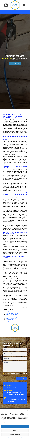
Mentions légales (19, 437)
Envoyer (21, 378)
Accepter (15, 426)
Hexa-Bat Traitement (7, 58)
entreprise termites (10, 321)
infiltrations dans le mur (12, 313)
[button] (28, 410)
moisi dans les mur (10, 315)
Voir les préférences (15, 434)
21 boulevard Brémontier (14, 392)
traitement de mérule (10, 318)
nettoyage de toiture (10, 319)
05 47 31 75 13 (11, 387)
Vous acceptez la (15, 374)
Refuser (15, 430)
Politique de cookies (11, 437)
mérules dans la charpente (12, 317)
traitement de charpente (11, 314)
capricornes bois (10, 310)
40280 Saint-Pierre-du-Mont (15, 394)
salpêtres (8, 312)
